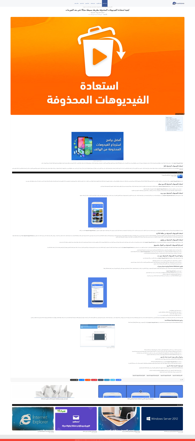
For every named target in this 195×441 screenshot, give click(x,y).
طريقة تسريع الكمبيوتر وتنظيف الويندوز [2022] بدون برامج (131, 431)
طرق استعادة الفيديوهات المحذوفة (138, 375)
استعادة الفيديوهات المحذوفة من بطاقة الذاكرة (174, 122)
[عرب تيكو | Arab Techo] (178, 3)
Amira (104, 14)
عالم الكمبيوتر (87, 3)
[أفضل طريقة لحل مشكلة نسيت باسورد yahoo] (76, 418)
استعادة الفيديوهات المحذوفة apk (171, 118)
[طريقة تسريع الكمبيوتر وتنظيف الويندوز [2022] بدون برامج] (119, 418)
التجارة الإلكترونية (98, 3)
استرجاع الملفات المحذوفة (177, 375)
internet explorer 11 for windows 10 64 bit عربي (46, 431)
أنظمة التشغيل (105, 3)
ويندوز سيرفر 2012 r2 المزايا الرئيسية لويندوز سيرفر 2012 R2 (173, 431)
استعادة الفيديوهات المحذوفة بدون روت (172, 121)
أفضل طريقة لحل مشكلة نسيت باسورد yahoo (90, 431)
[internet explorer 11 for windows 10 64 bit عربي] (33, 418)
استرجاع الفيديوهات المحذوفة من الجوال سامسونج (174, 124)
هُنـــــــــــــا (159, 315)
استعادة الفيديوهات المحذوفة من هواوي (172, 123)
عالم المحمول (82, 3)
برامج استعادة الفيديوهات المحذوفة (152, 375)
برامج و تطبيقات (93, 3)
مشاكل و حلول (77, 3)
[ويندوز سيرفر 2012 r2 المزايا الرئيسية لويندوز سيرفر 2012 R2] (162, 418)
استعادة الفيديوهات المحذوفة (165, 375)
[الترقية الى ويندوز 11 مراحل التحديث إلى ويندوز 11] (180, 176)
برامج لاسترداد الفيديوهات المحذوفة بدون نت (173, 125)
